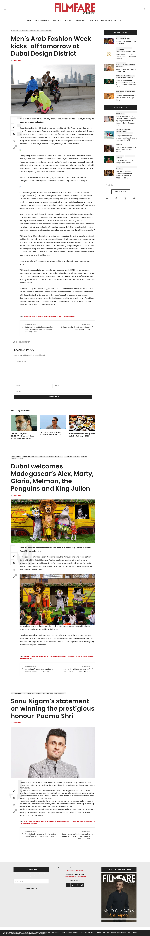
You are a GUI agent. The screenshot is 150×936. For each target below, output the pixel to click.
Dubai (26, 316)
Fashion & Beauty (122, 65)
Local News (120, 50)
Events (24, 457)
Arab (25, 821)
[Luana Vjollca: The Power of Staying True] (110, 67)
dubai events (32, 316)
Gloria (69, 656)
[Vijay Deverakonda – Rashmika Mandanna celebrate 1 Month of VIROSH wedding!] (110, 173)
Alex (25, 656)
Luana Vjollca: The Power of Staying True (126, 70)
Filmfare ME (59, 821)
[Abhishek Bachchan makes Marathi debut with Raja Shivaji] (110, 96)
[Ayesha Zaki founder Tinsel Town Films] (110, 41)
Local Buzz (68, 20)
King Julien (76, 656)
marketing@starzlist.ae (75, 870)
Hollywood (120, 114)
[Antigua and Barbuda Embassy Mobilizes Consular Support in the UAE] (110, 135)
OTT (128, 39)
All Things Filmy (16, 693)
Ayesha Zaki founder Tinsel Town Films (126, 42)
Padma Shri (75, 821)
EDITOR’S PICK (81, 20)
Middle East (67, 821)
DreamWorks (44, 656)
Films (51, 693)
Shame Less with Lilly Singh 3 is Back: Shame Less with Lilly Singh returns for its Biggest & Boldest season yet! (126, 120)
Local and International (124, 133)
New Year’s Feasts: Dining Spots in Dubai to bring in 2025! (82, 435)
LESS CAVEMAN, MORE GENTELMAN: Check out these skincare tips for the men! (22, 436)
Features (25, 31)
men (56, 316)
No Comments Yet (23, 342)
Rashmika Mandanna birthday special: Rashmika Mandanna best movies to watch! (126, 83)
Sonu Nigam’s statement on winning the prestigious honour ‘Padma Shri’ (52, 708)
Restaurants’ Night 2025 (111, 20)
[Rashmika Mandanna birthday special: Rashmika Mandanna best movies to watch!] (110, 81)
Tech (133, 51)
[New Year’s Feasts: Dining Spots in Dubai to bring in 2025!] (82, 423)
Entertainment (41, 20)
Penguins (28, 658)
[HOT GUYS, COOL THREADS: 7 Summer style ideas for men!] (53, 422)
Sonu (81, 821)
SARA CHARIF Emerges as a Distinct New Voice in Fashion (126, 149)
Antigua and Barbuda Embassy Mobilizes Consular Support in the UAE (126, 138)
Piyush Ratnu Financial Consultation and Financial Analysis (126, 56)
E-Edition (94, 20)
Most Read (76, 457)
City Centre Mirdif (33, 656)
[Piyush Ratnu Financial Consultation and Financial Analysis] (110, 53)
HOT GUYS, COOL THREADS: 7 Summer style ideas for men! (51, 433)
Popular (84, 457)
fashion (40, 316)
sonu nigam (88, 821)
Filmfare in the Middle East (45, 821)
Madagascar (85, 656)
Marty (92, 656)
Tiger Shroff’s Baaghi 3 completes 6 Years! (124, 161)
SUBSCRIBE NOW (120, 192)
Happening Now (34, 31)
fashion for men (49, 316)
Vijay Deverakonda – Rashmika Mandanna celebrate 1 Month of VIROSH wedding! (124, 174)
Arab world (32, 821)
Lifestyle (55, 20)
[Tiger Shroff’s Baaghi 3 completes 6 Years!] (110, 159)
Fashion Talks (16, 31)
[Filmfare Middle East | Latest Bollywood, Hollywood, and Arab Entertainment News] (75, 8)
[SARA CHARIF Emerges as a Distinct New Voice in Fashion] (110, 148)
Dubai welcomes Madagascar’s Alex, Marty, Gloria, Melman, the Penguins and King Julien (52, 477)
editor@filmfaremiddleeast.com (75, 877)
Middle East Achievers (123, 51)
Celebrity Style (121, 63)
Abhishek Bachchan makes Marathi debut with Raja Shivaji (126, 98)
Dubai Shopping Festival (58, 656)
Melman (22, 658)
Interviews (119, 48)
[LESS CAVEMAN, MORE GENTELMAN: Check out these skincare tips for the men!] (24, 423)
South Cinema (121, 76)
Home (29, 20)
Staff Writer (17, 60)
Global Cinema (121, 39)
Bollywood (131, 76)
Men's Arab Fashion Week (67, 316)
